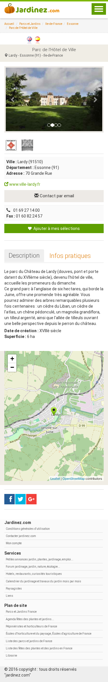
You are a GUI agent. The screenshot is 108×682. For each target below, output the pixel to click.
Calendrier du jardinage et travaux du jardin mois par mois (43, 581)
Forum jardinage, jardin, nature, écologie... (33, 566)
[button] (13, 99)
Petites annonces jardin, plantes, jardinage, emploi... (39, 559)
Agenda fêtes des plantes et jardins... (30, 619)
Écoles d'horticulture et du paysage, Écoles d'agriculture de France (48, 633)
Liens (9, 595)
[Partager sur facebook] (9, 499)
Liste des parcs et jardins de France (29, 641)
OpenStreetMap (73, 478)
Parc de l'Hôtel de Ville (23, 27)
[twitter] (31, 499)
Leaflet (55, 478)
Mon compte (14, 543)
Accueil (9, 23)
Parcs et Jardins (30, 23)
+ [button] (12, 358)
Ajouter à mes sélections (56, 228)
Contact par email (56, 195)
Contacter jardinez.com (21, 536)
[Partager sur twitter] (20, 499)
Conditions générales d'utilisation (28, 528)
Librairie (11, 655)
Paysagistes (14, 588)
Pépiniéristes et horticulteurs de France (31, 626)
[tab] (24, 255)
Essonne (72, 23)
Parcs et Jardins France (21, 611)
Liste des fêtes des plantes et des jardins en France (39, 648)
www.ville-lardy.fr (24, 184)
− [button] (12, 367)
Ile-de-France (53, 23)
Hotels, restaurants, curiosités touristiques (34, 573)
